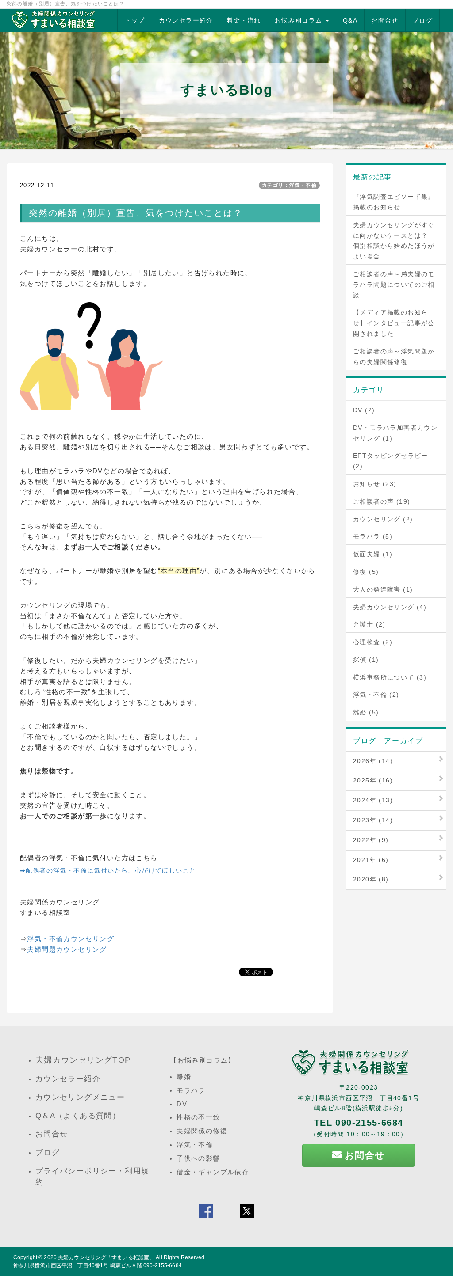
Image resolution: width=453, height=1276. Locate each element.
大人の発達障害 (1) (383, 589)
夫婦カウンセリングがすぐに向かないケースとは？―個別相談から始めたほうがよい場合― (394, 240)
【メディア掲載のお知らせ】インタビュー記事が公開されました (394, 323)
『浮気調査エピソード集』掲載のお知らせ (394, 202)
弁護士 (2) (369, 624)
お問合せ (385, 20)
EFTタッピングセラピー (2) (390, 461)
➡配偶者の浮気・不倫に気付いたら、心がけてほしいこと (108, 870)
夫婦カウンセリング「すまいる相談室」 (106, 1257)
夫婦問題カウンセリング (67, 949)
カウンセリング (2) (383, 519)
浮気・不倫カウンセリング (70, 938)
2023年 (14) (373, 820)
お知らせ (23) (375, 483)
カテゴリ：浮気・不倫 (289, 185)
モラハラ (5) (372, 536)
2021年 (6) (371, 859)
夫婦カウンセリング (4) (389, 607)
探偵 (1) (366, 659)
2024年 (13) (373, 800)
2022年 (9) (371, 839)
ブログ (422, 20)
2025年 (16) (373, 780)
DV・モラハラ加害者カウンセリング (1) (395, 433)
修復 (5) (366, 571)
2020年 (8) (371, 879)
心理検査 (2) (372, 642)
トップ (134, 20)
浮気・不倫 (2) (376, 694)
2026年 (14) (373, 760)
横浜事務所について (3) (389, 677)
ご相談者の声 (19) (381, 501)
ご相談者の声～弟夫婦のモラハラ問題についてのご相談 (394, 284)
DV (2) (364, 410)
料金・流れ (244, 20)
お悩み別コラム (300, 20)
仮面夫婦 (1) (372, 554)
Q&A (350, 20)
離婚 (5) (366, 712)
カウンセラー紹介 (186, 20)
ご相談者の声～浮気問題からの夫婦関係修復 (394, 356)
